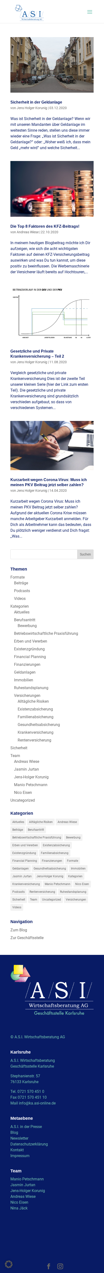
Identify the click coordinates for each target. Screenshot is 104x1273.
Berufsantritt (24, 620)
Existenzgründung (29, 649)
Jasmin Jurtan (26, 769)
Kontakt (17, 1150)
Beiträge (21, 583)
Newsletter (19, 1138)
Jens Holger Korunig (32, 108)
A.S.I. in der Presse (26, 1126)
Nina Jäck (19, 1208)
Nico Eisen (23, 792)
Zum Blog (18, 930)
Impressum (20, 1155)
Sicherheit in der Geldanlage (36, 102)
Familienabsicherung (35, 717)
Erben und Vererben (30, 641)
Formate (17, 577)
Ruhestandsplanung (31, 687)
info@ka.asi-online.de (37, 1103)
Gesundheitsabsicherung (39, 724)
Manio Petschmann (30, 784)
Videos (20, 598)
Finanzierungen (27, 664)
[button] (8, 1264)
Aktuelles (22, 612)
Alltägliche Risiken (33, 701)
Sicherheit (18, 748)
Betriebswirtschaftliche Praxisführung (46, 633)
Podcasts (22, 590)
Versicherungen (27, 695)
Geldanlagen (25, 672)
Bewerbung (27, 625)
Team (15, 755)
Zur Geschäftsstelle (27, 937)
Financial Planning (30, 656)
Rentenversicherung (34, 740)
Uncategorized (22, 800)
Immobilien (23, 680)
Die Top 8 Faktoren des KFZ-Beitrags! (44, 226)
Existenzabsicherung (35, 709)
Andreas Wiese (28, 232)
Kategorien (19, 606)
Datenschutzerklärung (29, 1144)
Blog (14, 1132)
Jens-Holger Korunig (31, 777)
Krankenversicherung (35, 732)
